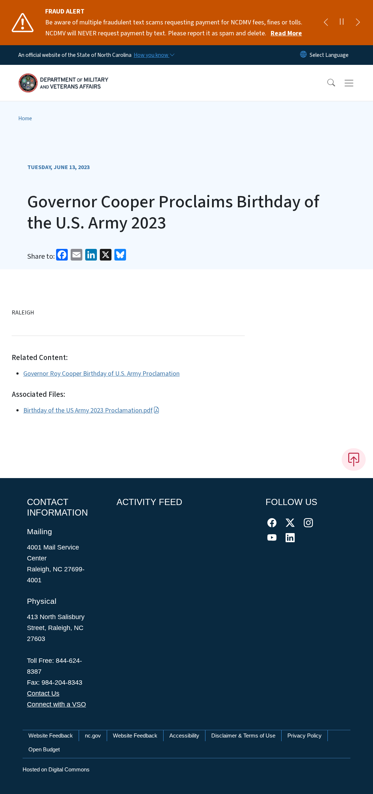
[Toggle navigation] (356, 83)
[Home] (63, 75)
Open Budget (44, 749)
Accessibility (184, 735)
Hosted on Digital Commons (56, 769)
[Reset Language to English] (303, 55)
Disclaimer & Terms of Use (243, 735)
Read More (286, 33)
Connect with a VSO (56, 704)
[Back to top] (354, 459)
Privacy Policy (304, 735)
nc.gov (93, 735)
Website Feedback (50, 735)
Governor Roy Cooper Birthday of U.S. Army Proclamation (101, 373)
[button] (326, 83)
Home (25, 118)
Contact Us (43, 693)
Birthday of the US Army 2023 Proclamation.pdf (88, 410)
